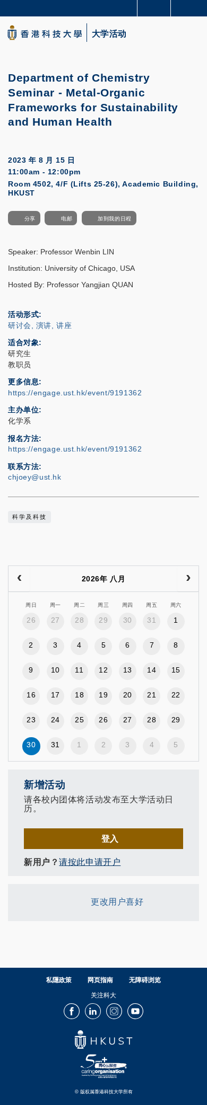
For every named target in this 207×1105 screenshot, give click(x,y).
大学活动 (109, 34)
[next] (188, 578)
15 (175, 670)
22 (175, 695)
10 (55, 670)
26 (31, 620)
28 (79, 620)
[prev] (19, 578)
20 (127, 695)
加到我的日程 (114, 219)
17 (55, 695)
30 (127, 620)
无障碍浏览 (145, 980)
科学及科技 (29, 517)
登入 (110, 838)
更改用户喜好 (117, 901)
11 (79, 670)
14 (151, 670)
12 (103, 670)
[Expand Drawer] (154, 8)
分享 (30, 219)
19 (103, 695)
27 (55, 620)
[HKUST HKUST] (44, 32)
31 (151, 620)
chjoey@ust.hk (35, 477)
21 (151, 695)
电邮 (66, 219)
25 (79, 719)
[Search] (191, 7)
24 (55, 719)
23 (31, 719)
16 (31, 695)
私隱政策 (59, 980)
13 (127, 670)
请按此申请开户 (89, 862)
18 (79, 695)
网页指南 (100, 980)
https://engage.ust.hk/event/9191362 (75, 392)
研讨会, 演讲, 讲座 (40, 325)
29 (103, 620)
